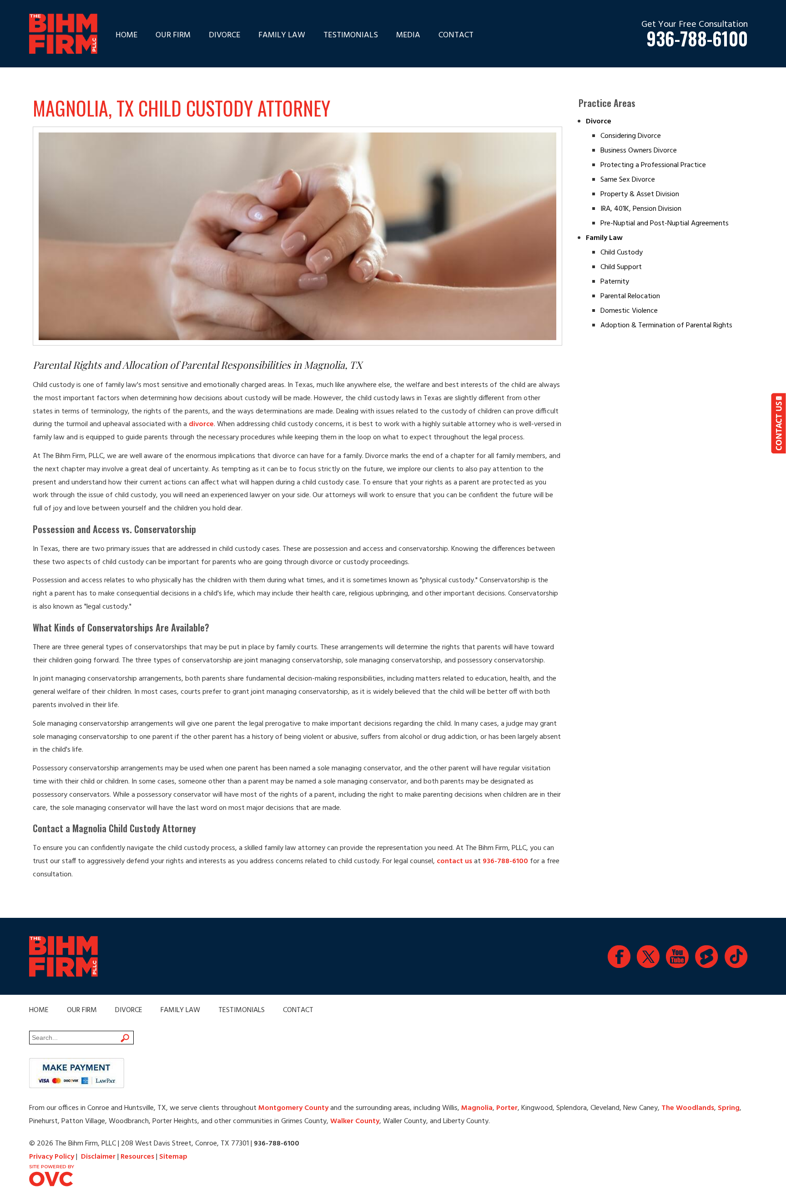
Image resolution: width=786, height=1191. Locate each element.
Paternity (614, 282)
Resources (137, 1157)
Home (126, 35)
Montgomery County (293, 1108)
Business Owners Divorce (638, 151)
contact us (454, 861)
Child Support (621, 267)
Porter (507, 1108)
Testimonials (350, 35)
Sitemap (173, 1157)
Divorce (224, 35)
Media (408, 35)
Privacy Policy (51, 1157)
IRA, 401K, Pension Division (640, 209)
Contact (456, 35)
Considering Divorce (630, 136)
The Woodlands (687, 1108)
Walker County (354, 1121)
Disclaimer (98, 1157)
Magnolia (477, 1108)
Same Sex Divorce (627, 180)
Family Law (281, 35)
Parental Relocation (630, 296)
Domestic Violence (629, 311)
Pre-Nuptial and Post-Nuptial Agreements (664, 223)
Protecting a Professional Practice (653, 165)
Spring (729, 1108)
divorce (201, 424)
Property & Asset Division (639, 194)
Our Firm (173, 35)
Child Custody (621, 253)
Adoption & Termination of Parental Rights (666, 325)
